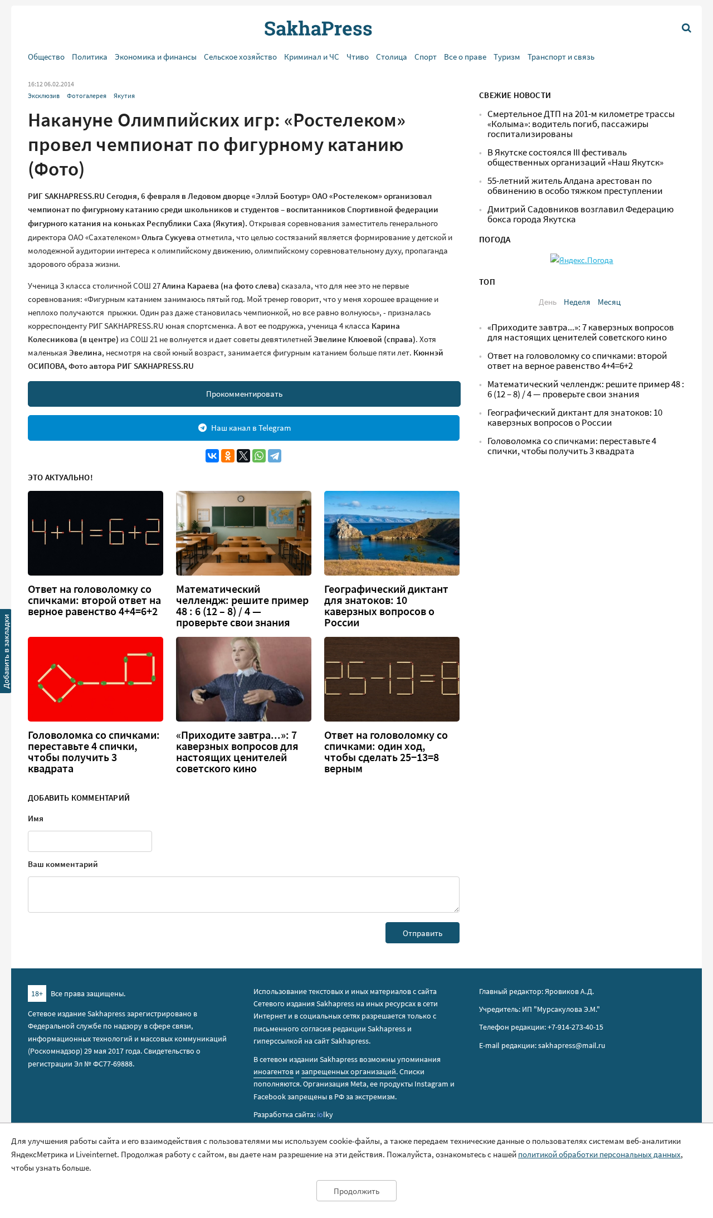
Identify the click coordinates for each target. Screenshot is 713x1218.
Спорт (425, 56)
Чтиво (357, 56)
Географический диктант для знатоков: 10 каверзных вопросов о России (386, 605)
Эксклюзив (44, 95)
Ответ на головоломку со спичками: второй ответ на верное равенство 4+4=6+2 (94, 600)
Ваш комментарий (63, 864)
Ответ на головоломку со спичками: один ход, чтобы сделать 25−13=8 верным (386, 751)
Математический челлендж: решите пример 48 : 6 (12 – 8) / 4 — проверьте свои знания (242, 605)
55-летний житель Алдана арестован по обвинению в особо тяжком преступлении (575, 186)
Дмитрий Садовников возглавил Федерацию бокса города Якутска (580, 214)
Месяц (609, 301)
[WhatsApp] (259, 455)
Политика (90, 56)
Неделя (577, 301)
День (547, 301)
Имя (35, 818)
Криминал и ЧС (311, 56)
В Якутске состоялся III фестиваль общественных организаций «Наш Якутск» (575, 157)
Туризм (507, 56)
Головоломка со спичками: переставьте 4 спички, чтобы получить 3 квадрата (94, 751)
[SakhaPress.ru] (6, 653)
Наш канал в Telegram (251, 427)
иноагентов (273, 1071)
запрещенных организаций (348, 1071)
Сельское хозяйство (240, 56)
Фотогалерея (86, 95)
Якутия (124, 95)
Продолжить (356, 1191)
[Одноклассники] (228, 455)
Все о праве (465, 56)
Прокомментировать (244, 393)
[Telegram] (274, 455)
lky (325, 1114)
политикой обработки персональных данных (599, 1154)
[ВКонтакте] (212, 455)
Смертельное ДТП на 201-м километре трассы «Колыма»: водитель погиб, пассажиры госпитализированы (581, 124)
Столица (391, 56)
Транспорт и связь (561, 56)
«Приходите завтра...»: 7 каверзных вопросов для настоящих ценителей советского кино (237, 751)
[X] (243, 455)
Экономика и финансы (156, 56)
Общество (46, 56)
